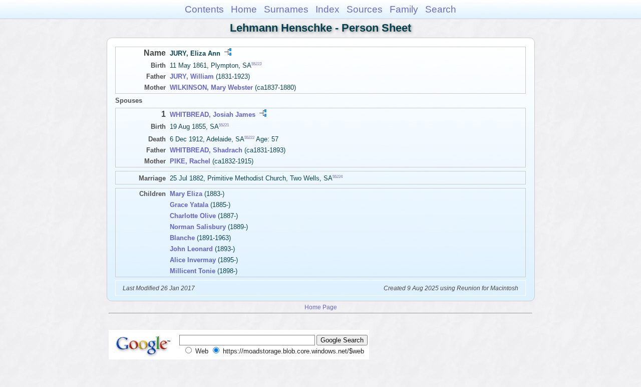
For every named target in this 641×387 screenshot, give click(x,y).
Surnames (286, 9)
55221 (224, 125)
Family (404, 9)
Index (327, 9)
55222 (249, 137)
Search (440, 9)
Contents (204, 9)
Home (244, 9)
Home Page (320, 307)
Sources (365, 9)
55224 (338, 176)
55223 (256, 64)
